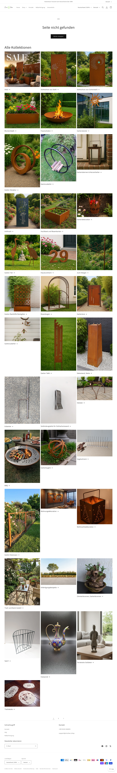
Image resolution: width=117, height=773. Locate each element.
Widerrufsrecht (18, 768)
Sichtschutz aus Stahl (49, 89)
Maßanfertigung (9, 735)
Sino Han (10, 768)
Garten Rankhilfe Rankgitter (15, 314)
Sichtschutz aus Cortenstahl (87, 89)
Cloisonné (44, 677)
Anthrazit (8, 231)
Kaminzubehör (46, 184)
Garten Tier (9, 273)
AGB (37, 768)
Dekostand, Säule (83, 373)
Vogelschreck (82, 459)
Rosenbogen (45, 314)
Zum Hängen (81, 273)
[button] (24, 7)
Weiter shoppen (58, 36)
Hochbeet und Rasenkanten (51, 231)
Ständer (80, 403)
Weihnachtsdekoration (85, 527)
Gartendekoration (83, 219)
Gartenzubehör (10, 344)
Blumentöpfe (9, 131)
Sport (7, 661)
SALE (6, 89)
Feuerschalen (46, 131)
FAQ (6, 732)
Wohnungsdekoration (49, 511)
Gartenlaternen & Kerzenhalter (88, 172)
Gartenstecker (82, 131)
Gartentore (81, 314)
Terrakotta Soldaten (84, 662)
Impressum (55, 768)
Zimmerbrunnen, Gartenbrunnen (89, 596)
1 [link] (53, 718)
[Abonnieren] (35, 746)
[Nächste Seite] (63, 718)
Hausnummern (46, 273)
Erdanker (8, 426)
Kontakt (7, 729)
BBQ (6, 485)
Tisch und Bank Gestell (13, 608)
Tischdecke (9, 709)
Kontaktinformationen (45, 768)
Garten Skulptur (10, 190)
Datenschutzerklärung (28, 768)
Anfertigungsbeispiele (49, 587)
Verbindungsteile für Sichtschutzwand (55, 426)
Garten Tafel (45, 373)
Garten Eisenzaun (11, 555)
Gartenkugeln (46, 468)
